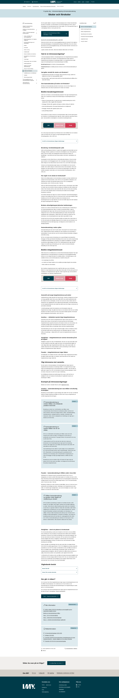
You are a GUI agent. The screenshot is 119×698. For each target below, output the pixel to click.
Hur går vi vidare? (84, 41)
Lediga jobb (41, 673)
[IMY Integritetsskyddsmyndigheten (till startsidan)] (56, 2)
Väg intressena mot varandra (86, 34)
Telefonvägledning (45, 691)
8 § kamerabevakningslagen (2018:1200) (53, 633)
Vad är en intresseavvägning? (86, 26)
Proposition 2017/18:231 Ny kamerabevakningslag (55, 641)
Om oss (75, 1)
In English (87, 1)
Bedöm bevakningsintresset (86, 29)
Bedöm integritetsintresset (86, 31)
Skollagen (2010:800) (49, 635)
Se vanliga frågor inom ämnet (55, 663)
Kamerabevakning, (69, 648)
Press (43, 689)
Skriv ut (44, 650)
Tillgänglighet (61, 689)
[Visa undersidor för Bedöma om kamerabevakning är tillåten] (36, 29)
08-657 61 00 (48, 684)
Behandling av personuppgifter (64, 687)
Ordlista (79, 1)
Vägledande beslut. (65, 384)
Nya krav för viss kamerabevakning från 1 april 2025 (52, 39)
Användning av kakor (63, 684)
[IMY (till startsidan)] (31, 686)
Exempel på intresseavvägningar (87, 36)
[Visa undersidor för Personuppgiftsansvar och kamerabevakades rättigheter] (36, 80)
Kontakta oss (44, 687)
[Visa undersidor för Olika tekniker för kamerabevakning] (36, 83)
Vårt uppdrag (50, 673)
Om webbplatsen (62, 691)
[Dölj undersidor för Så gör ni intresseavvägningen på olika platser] (36, 33)
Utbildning (75, 648)
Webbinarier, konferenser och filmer (65, 673)
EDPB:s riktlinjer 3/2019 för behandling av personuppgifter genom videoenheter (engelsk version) (57, 610)
